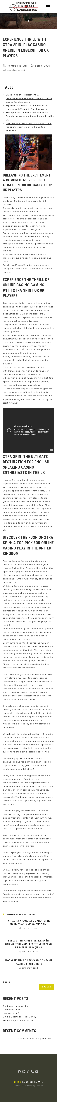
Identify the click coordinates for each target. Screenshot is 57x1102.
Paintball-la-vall (17, 65)
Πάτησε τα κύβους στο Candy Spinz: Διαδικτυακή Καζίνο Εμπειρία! (28, 922)
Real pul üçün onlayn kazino (18, 1020)
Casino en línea (12, 1009)
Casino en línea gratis (15, 1006)
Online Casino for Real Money (19, 1016)
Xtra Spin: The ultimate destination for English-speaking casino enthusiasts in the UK (30, 116)
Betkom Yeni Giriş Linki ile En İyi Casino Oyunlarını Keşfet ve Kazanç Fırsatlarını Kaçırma (28, 944)
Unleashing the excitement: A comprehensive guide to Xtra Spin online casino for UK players (29, 98)
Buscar (7, 981)
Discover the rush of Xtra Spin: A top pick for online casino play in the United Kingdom (29, 127)
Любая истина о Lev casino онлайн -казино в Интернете (28, 962)
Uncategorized (16, 70)
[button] (48, 6)
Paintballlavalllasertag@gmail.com (28, 1086)
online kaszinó (11, 1013)
